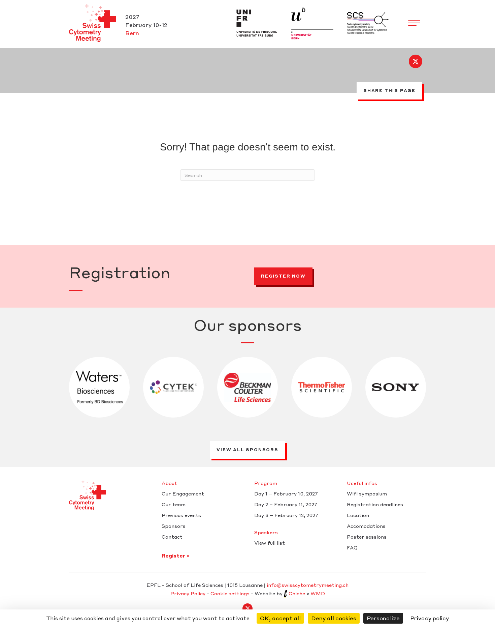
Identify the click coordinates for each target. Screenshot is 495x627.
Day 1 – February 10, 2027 (286, 493)
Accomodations (366, 526)
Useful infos (362, 483)
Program (265, 483)
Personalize (383, 618)
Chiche (297, 593)
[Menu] (414, 23)
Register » (176, 555)
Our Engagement (183, 493)
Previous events (181, 515)
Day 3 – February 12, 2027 (286, 515)
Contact (172, 537)
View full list (269, 543)
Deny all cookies (333, 618)
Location (358, 515)
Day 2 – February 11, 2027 (285, 504)
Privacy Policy (187, 593)
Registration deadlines (375, 504)
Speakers (266, 532)
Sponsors (174, 526)
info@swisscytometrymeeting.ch (308, 585)
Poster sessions (367, 537)
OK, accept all (280, 618)
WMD (317, 593)
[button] (415, 61)
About (169, 483)
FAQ (352, 547)
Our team (174, 504)
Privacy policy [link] (429, 618)
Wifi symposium (367, 493)
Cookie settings (230, 593)
